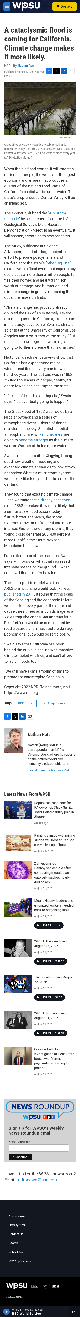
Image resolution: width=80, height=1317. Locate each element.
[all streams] (74, 1311)
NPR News (25, 703)
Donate (66, 6)
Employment (17, 1225)
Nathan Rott (26, 66)
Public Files (16, 1252)
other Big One (58, 263)
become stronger (33, 440)
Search (13, 1243)
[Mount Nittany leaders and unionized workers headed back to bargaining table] (18, 907)
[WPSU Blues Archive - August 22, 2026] (18, 948)
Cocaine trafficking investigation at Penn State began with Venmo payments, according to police (54, 1058)
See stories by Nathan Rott (49, 770)
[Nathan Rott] (13, 740)
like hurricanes (50, 434)
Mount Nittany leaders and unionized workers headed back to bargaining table (54, 905)
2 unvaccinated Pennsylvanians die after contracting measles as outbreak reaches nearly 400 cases (52, 872)
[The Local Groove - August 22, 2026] (18, 984)
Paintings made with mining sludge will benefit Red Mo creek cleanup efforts (54, 840)
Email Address (19, 1142)
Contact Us (16, 1234)
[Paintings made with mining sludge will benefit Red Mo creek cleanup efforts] (18, 842)
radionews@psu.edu (37, 1179)
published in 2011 (19, 594)
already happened (55, 500)
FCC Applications (20, 1261)
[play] (6, 1312)
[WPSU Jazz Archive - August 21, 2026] (18, 1020)
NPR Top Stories (54, 703)
